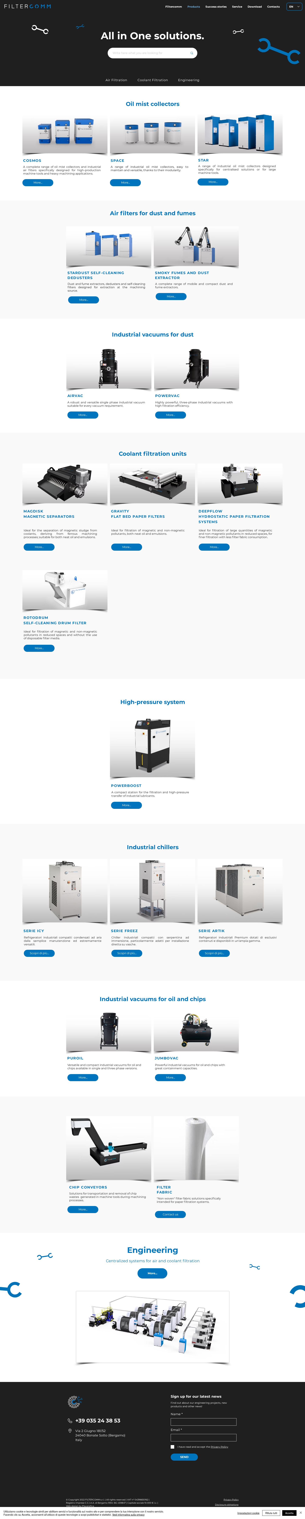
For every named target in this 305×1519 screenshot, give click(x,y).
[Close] (301, 1513)
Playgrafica (88, 1506)
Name (176, 1414)
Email (175, 1429)
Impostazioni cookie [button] (248, 1513)
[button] (254, 6)
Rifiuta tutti (271, 1513)
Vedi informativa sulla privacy (128, 1514)
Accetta (289, 1513)
